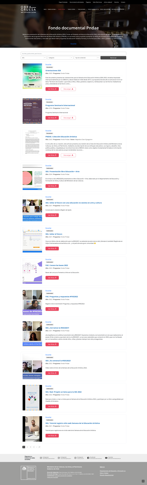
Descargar (67, 89)
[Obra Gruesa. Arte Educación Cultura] (28, 9)
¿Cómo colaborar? (108, 2)
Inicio (45, 9)
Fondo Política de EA (93, 8)
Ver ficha (51, 89)
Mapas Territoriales (63, 2)
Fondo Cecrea (72, 8)
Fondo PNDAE (62, 8)
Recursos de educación (118, 9)
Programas (88, 2)
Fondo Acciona (52, 8)
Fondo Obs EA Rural (105, 8)
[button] (56, 9)
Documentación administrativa (77, 2)
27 (39, 447)
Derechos (116, 2)
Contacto (123, 2)
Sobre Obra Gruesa (97, 2)
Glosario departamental (106, 475)
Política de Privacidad (52, 477)
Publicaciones (81, 9)
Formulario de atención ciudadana (63, 475)
